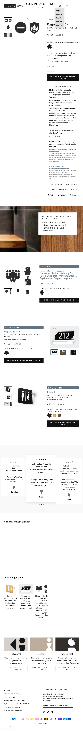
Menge (50, 66)
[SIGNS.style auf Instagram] (44, 712)
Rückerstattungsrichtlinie (13, 711)
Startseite (50, 19)
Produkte (31, 4)
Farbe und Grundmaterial (62, 410)
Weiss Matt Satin (54, 47)
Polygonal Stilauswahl (16, 668)
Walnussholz (59, 415)
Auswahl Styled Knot (67, 668)
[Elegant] (41, 644)
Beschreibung (63, 86)
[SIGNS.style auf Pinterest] (52, 712)
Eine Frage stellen (63, 189)
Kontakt (7, 690)
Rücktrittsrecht (9, 697)
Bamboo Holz (54, 415)
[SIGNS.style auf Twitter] (48, 712)
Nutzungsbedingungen (12, 707)
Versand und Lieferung (63, 184)
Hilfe (52, 4)
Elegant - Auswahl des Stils (41, 668)
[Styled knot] (67, 644)
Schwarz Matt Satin (50, 47)
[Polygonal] (16, 644)
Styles (43, 4)
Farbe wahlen (62, 42)
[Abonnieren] (71, 705)
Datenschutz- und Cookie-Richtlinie (17, 704)
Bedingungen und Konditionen (14, 700)
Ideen (40, 8)
